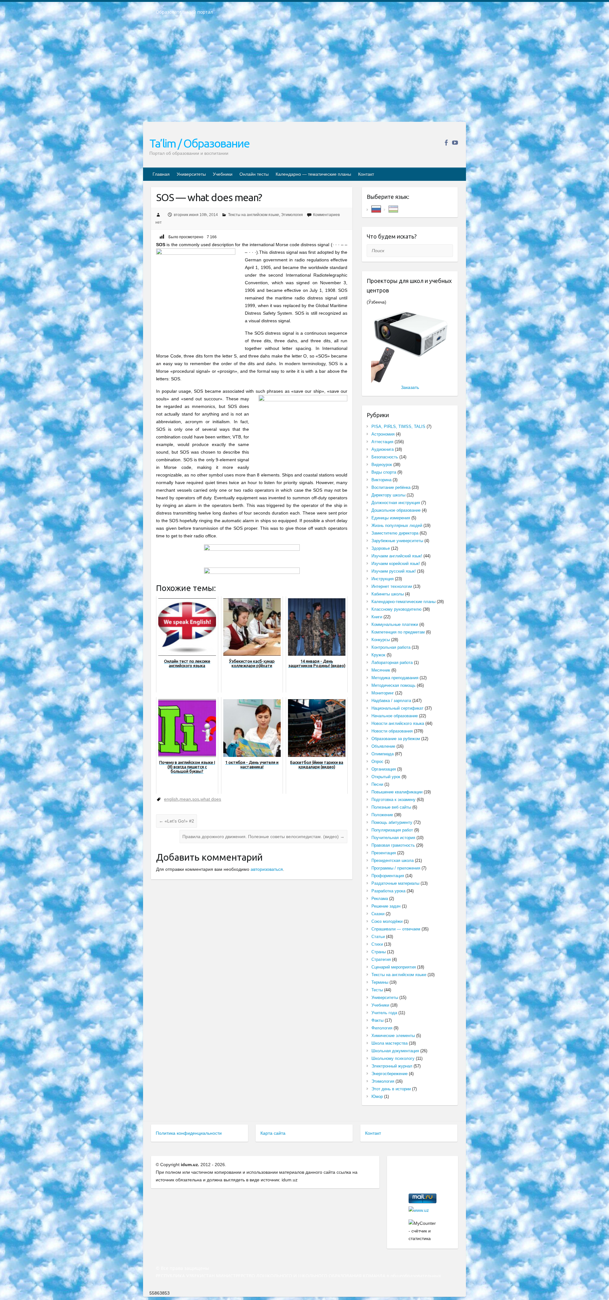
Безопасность (384, 457)
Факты (377, 1020)
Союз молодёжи (387, 921)
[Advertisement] (304, 72)
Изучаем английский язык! (396, 556)
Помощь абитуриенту (391, 822)
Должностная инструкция (395, 502)
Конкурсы (380, 639)
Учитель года (384, 1012)
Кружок (378, 655)
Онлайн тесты (254, 174)
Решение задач (386, 906)
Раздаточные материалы (395, 883)
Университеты (191, 174)
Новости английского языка (397, 723)
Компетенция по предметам (398, 632)
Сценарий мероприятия (393, 967)
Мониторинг (382, 693)
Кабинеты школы (387, 594)
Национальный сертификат (397, 708)
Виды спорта (383, 472)
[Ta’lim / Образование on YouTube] (455, 143)
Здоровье (380, 548)
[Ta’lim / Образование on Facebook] (446, 143)
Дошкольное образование (396, 510)
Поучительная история (393, 837)
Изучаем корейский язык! (395, 563)
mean (185, 799)
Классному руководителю (396, 609)
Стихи (377, 944)
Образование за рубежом (395, 738)
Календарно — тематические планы (313, 174)
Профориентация (387, 875)
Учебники (222, 174)
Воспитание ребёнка (390, 487)
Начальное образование (394, 715)
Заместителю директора (394, 533)
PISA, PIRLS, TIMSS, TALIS (398, 426)
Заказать (410, 387)
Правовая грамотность (393, 845)
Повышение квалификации (396, 792)
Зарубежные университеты (397, 540)
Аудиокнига (382, 449)
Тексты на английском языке (253, 215)
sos (195, 799)
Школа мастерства (389, 1043)
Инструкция (382, 578)
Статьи (378, 936)
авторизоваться (267, 869)
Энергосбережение (389, 1073)
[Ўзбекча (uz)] (393, 208)
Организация (383, 769)
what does (210, 799)
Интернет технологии (391, 586)
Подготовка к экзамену (393, 799)
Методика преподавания (394, 677)
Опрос (377, 761)
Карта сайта (272, 1133)
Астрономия (383, 434)
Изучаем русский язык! (393, 571)
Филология (381, 1028)
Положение (382, 814)
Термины (379, 982)
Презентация (383, 852)
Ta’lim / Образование (199, 143)
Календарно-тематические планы (403, 601)
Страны (378, 951)
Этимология (292, 215)
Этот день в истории (391, 1089)
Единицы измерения (390, 517)
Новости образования (392, 731)
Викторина (381, 479)
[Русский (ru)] (376, 208)
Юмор (377, 1096)
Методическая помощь (393, 685)
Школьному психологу (393, 1058)
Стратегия (381, 959)
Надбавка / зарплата (391, 700)
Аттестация (382, 441)
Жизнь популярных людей (396, 525)
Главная (161, 174)
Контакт (366, 174)
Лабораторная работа (392, 662)
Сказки (377, 913)
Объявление (383, 746)
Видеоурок (381, 464)
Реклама (379, 898)
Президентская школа (392, 860)
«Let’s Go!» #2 (176, 821)
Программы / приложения (395, 868)
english (171, 799)
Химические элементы (393, 1035)
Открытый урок (385, 776)
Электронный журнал (391, 1066)
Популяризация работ (392, 830)
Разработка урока (388, 891)
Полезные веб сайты (391, 807)
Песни (377, 784)
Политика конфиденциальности (189, 1133)
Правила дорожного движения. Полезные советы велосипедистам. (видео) (263, 836)
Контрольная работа (390, 647)
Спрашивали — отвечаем (395, 929)
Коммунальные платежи (394, 624)
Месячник (380, 670)
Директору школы (388, 495)
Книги (376, 616)
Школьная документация (395, 1050)
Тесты (377, 990)
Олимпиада (382, 754)
